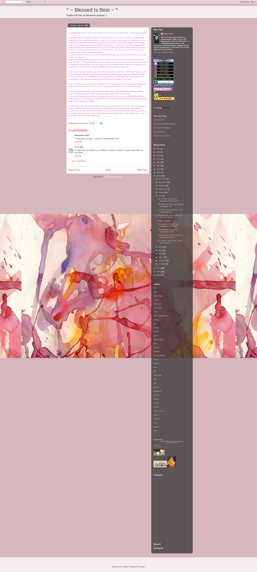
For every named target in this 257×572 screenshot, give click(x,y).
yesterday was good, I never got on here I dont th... (170, 216)
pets (155, 379)
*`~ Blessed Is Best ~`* (92, 10)
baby (155, 292)
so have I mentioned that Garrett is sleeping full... (170, 211)
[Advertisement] (162, 520)
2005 (158, 275)
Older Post (142, 170)
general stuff (158, 340)
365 (155, 288)
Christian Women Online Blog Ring (172, 441)
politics (156, 387)
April (160, 254)
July (160, 196)
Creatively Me (159, 120)
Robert (156, 399)
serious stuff (158, 411)
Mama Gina (168, 34)
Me (155, 371)
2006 (158, 272)
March (161, 257)
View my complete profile (163, 52)
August (161, 192)
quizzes (157, 395)
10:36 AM (78, 142)
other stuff (157, 375)
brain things (158, 296)
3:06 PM (78, 156)
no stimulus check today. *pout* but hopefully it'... (170, 242)
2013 (158, 159)
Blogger (142, 567)
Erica (77, 147)
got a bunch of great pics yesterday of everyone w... (169, 200)
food (155, 324)
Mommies (156, 444)
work (155, 431)
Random (175, 443)
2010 (158, 169)
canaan (156, 300)
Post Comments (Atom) (113, 177)
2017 (158, 149)
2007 (158, 268)
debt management (160, 316)
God (155, 343)
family (156, 320)
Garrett (156, 332)
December (162, 179)
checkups (157, 304)
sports (156, 415)
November (162, 182)
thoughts (157, 419)
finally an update (164, 221)
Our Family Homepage (162, 128)
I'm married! (157, 446)
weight (156, 427)
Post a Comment (78, 161)
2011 (158, 166)
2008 (158, 176)
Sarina (156, 403)
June (160, 247)
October (161, 186)
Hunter (156, 359)
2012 (158, 162)
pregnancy (158, 391)
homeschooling (159, 355)
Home (108, 170)
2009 (158, 173)
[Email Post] (101, 123)
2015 (158, 152)
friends (156, 328)
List (171, 443)
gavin (156, 336)
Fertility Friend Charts (162, 136)
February (162, 261)
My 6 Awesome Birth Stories (165, 124)
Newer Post (74, 170)
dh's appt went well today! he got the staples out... (170, 205)
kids (155, 367)
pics (155, 383)
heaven (156, 347)
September (162, 189)
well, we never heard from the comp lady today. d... (169, 236)
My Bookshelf (159, 132)
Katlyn (156, 363)
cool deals (157, 308)
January (161, 264)
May (160, 250)
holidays (157, 351)
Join (167, 443)
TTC (155, 423)
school (156, 407)
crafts (156, 312)
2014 (158, 155)
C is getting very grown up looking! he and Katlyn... (168, 225)
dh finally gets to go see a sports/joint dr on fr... (168, 231)
